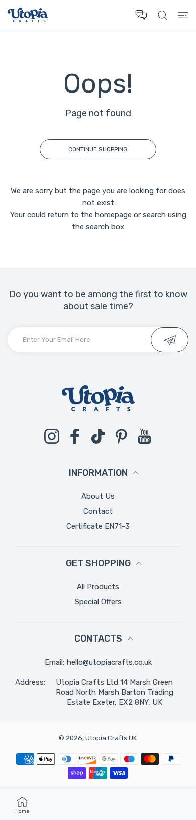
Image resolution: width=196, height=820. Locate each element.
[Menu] (183, 15)
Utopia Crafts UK (111, 738)
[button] (141, 15)
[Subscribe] (169, 339)
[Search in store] (162, 15)
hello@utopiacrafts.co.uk (109, 662)
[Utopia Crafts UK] (28, 15)
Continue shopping (98, 149)
